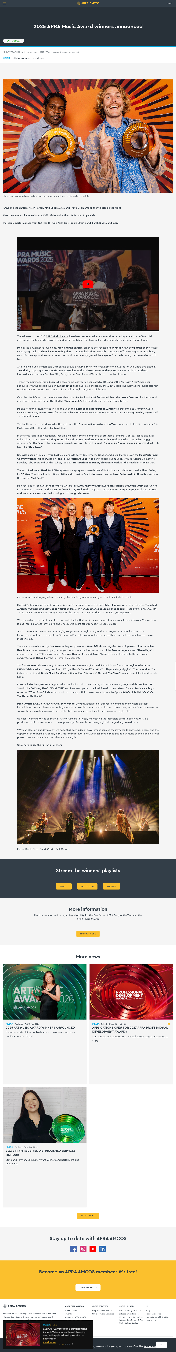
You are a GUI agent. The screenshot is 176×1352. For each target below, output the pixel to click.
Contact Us (151, 1320)
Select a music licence (129, 1314)
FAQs (148, 1311)
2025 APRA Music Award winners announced (59, 52)
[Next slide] (72, 1344)
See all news (88, 1216)
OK (161, 1345)
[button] (63, 1344)
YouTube (111, 886)
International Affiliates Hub (157, 1317)
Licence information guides (131, 1317)
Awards (68, 1314)
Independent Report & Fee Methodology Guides (131, 1321)
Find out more (88, 934)
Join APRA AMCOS (88, 1288)
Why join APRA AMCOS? (102, 1311)
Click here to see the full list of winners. (39, 745)
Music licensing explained (130, 1311)
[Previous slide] (60, 1344)
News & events (30, 52)
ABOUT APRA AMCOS (12, 52)
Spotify (64, 886)
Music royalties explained (103, 1314)
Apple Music (87, 886)
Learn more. (150, 1346)
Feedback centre (153, 1314)
